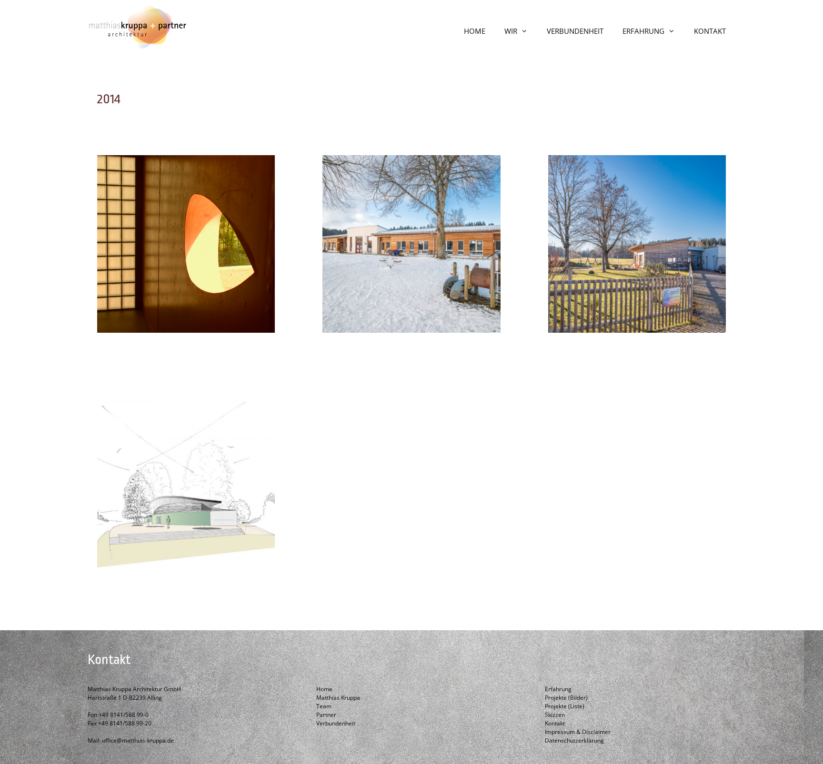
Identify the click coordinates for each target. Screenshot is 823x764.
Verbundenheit (335, 723)
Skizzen (555, 715)
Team (323, 706)
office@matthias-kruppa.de (138, 740)
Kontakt (555, 723)
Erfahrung (558, 689)
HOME (474, 31)
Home (324, 689)
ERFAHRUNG (643, 31)
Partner (326, 715)
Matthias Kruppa (338, 698)
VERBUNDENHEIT (575, 31)
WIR (510, 31)
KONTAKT (710, 31)
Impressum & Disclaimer (578, 732)
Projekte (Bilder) (566, 698)
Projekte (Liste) (564, 706)
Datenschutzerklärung (574, 740)
